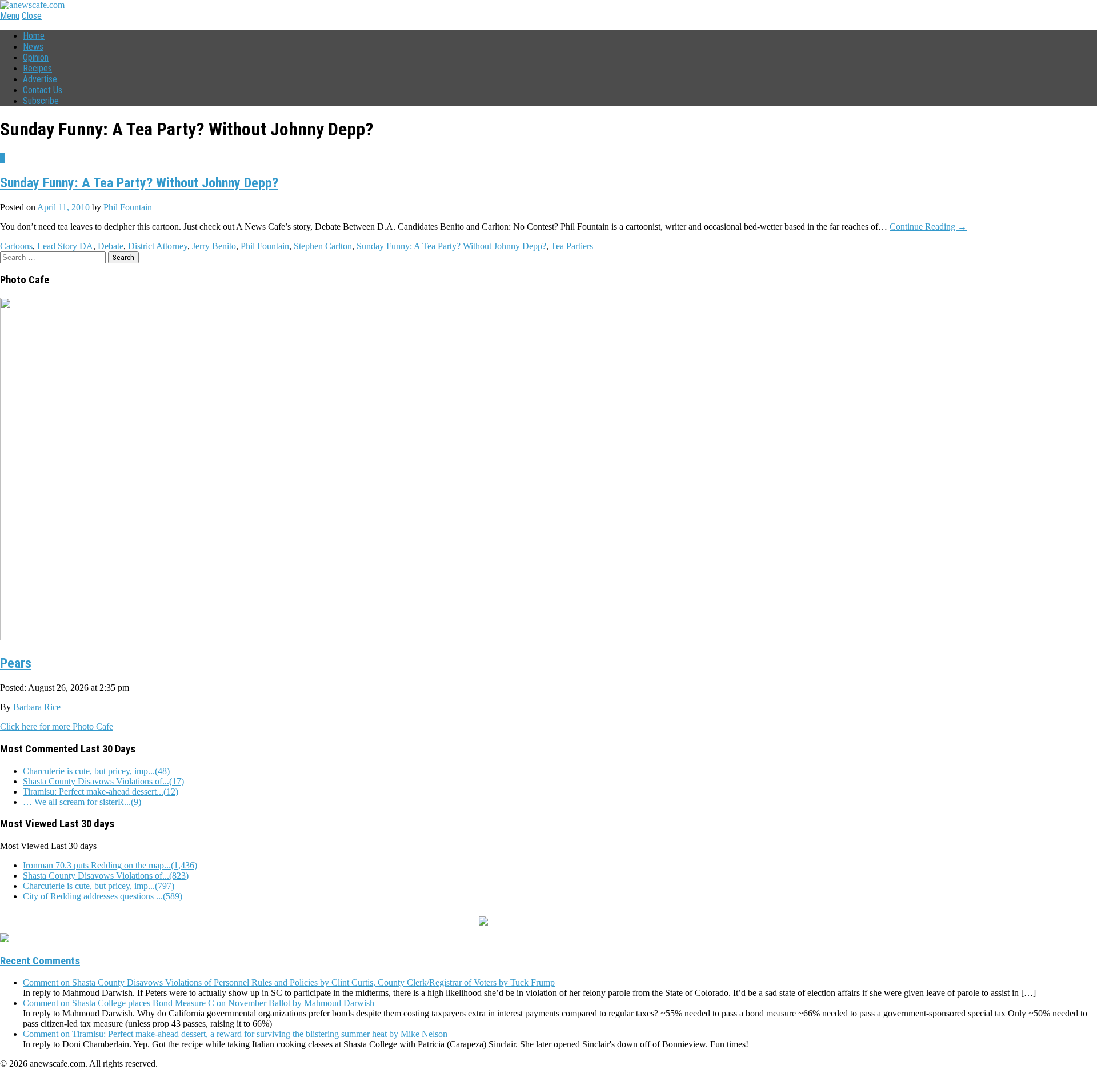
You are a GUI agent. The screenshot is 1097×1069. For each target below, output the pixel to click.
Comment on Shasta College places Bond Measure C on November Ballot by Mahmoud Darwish (198, 1003)
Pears (15, 663)
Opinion (36, 57)
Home (34, 35)
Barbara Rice (37, 707)
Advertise (40, 79)
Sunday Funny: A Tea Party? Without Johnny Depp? (139, 183)
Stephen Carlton (323, 246)
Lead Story (57, 246)
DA (86, 246)
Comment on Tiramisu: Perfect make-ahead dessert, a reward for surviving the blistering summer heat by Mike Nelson (235, 1034)
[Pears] (228, 636)
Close (32, 15)
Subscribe (41, 100)
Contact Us (42, 90)
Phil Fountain (127, 207)
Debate (110, 246)
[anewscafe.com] (32, 5)
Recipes (37, 68)
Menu (9, 15)
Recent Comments (40, 961)
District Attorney (157, 246)
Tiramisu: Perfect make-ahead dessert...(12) (100, 791)
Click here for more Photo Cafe (56, 726)
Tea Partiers (572, 246)
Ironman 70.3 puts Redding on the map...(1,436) (110, 865)
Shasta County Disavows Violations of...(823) (106, 875)
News (33, 46)
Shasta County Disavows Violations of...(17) (103, 781)
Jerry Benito (214, 246)
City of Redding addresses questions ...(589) (102, 896)
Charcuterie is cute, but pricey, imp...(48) (96, 771)
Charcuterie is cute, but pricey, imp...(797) (98, 886)
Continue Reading (928, 226)
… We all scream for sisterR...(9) (82, 802)
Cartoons (16, 246)
